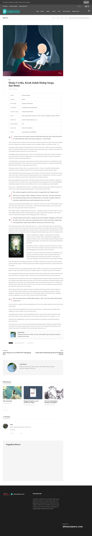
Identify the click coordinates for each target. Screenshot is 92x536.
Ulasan (62, 17)
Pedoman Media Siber (23, 6)
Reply (21, 433)
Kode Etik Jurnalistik (13, 6)
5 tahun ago (32, 404)
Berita (42, 11)
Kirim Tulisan (75, 11)
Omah (37, 11)
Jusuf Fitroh (21, 332)
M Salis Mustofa (47, 404)
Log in (79, 6)
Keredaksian (5, 6)
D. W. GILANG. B (27, 404)
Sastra (54, 11)
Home (53, 17)
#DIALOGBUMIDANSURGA (19, 342)
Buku (66, 17)
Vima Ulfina (5, 403)
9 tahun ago (9, 403)
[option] (12, 395)
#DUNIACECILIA (30, 342)
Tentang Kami (66, 11)
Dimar (48, 11)
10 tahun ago (52, 404)
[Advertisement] (75, 507)
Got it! (86, 2)
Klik (59, 11)
